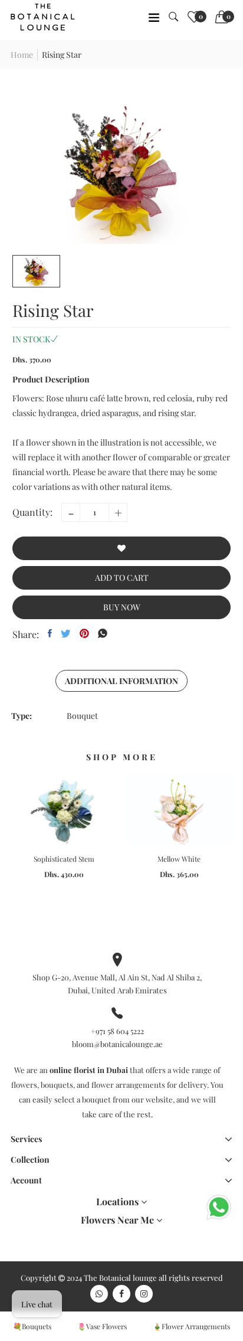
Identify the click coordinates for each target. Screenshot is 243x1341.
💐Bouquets (32, 1326)
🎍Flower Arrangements (191, 1326)
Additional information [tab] (121, 680)
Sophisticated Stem (64, 859)
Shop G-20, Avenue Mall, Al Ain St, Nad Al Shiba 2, (117, 977)
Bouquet (82, 715)
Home (22, 54)
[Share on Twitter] (66, 633)
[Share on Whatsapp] (102, 633)
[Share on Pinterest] (84, 633)
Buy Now (121, 607)
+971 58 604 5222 (117, 1031)
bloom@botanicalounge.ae (117, 1044)
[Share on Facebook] (50, 633)
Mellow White (179, 859)
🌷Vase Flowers (102, 1326)
